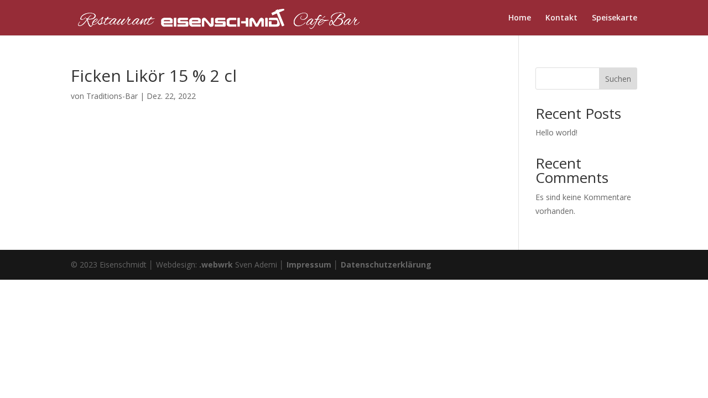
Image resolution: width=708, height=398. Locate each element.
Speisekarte (614, 18)
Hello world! (556, 132)
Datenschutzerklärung (386, 264)
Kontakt (561, 18)
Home (519, 18)
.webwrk (216, 264)
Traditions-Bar (112, 96)
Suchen (618, 79)
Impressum (309, 264)
